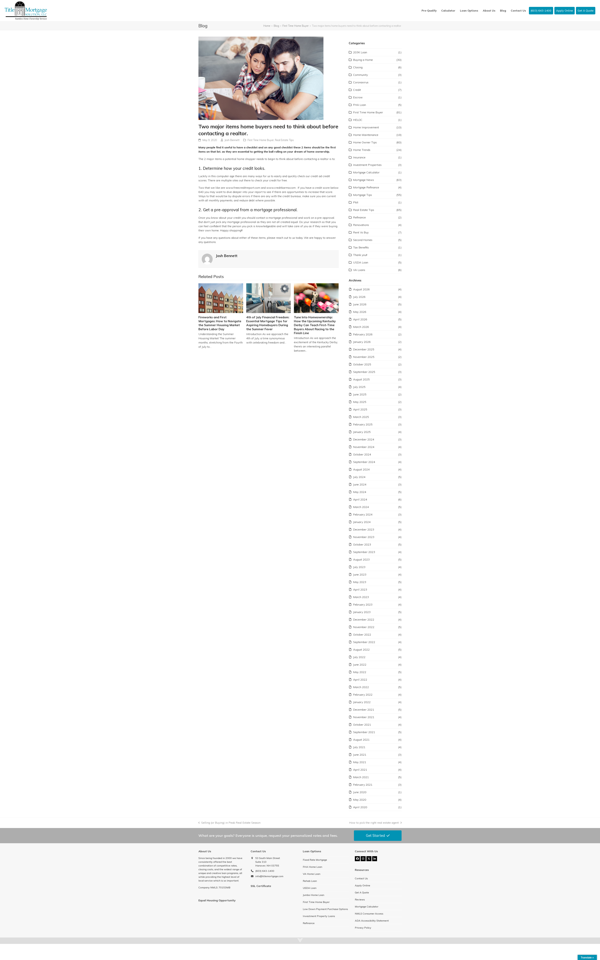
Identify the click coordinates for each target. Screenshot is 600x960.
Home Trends (361, 150)
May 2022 (359, 672)
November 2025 (363, 357)
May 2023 (359, 582)
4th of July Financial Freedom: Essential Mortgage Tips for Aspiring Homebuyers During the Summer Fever (267, 323)
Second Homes (362, 240)
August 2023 (361, 559)
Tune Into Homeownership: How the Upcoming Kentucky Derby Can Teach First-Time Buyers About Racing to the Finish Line (315, 325)
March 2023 (361, 597)
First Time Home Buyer (261, 140)
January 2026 (362, 342)
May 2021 (359, 762)
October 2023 (362, 544)
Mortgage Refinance (366, 187)
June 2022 (359, 664)
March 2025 (361, 417)
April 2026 (360, 319)
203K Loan (360, 52)
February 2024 (362, 514)
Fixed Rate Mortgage (315, 859)
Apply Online (362, 885)
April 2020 (360, 807)
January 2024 (362, 522)
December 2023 (363, 529)
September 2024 (364, 462)
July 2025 (359, 387)
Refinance (359, 217)
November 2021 (363, 717)
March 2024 (361, 507)
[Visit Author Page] (207, 259)
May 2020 (359, 799)
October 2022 (362, 634)
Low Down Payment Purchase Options (325, 909)
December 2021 (363, 709)
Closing (357, 67)
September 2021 (364, 732)
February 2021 (362, 784)
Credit (357, 90)
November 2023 (363, 537)
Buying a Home (363, 60)
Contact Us (361, 878)
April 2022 (360, 679)
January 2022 (362, 702)
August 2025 (361, 379)
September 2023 (364, 552)
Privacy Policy (363, 927)
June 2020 (359, 792)
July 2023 (359, 567)
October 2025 (362, 364)
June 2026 (359, 304)
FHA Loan (359, 105)
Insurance (359, 157)
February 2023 (362, 604)
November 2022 (363, 627)
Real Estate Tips (284, 140)
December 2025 (363, 349)
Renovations (361, 225)
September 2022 (364, 642)
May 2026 (359, 312)
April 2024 (360, 499)
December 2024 (363, 439)
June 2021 (359, 754)
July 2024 (359, 477)
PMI (355, 202)
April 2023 (360, 589)
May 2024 (359, 492)
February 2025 (362, 424)
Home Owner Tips (365, 142)
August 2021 (361, 739)
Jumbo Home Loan (313, 895)
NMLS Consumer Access (369, 913)
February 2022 (362, 694)
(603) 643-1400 (264, 870)
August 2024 (361, 469)
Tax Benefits (361, 247)
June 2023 (359, 574)
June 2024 (359, 484)
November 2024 (363, 447)
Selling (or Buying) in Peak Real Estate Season (229, 823)
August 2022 (361, 649)
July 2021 (359, 747)
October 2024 (362, 454)
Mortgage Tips (362, 195)
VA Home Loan (311, 873)
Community (360, 75)
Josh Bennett (232, 140)
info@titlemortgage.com (269, 876)
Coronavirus (360, 82)
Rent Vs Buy (361, 232)
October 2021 (362, 724)
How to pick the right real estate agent (374, 823)
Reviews (360, 899)
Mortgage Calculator (366, 172)
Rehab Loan (310, 880)
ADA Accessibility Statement (372, 920)
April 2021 (360, 769)
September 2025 (364, 372)
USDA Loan (360, 262)
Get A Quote (362, 892)
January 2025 (362, 432)
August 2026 (361, 289)
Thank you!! (360, 255)
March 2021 (361, 777)
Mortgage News (363, 180)
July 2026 (359, 297)
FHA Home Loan (312, 866)
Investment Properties (367, 165)
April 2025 (360, 409)
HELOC (357, 120)
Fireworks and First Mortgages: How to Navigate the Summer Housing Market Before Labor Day (219, 323)
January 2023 (362, 612)
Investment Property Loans (319, 916)
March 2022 (361, 687)
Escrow (358, 97)
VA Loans (359, 270)
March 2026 (361, 327)
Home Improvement (366, 127)
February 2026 (362, 334)
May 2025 (359, 402)
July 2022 (359, 657)
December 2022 (363, 619)
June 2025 (359, 394)
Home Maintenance (365, 135)
